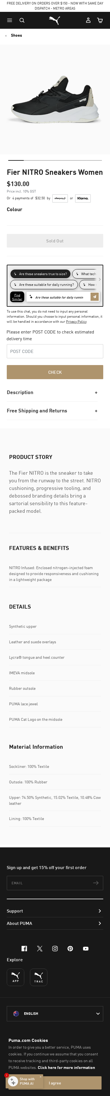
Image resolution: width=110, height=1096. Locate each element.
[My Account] (88, 20)
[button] (11, 20)
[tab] (16, 160)
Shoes (16, 35)
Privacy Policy (76, 321)
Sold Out (54, 240)
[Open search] (22, 20)
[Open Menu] (11, 20)
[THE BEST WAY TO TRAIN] (38, 977)
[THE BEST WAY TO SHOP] (15, 977)
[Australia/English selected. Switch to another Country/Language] (55, 1013)
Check (55, 372)
